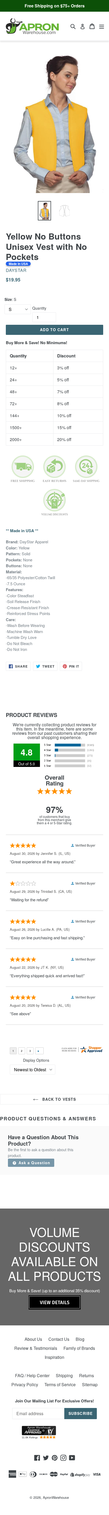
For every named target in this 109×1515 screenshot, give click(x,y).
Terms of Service (60, 1384)
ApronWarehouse (56, 1497)
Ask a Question (34, 1162)
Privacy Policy (24, 1384)
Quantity (39, 308)
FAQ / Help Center (32, 1375)
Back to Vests (58, 1099)
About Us (33, 1339)
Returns (86, 1375)
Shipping (64, 1375)
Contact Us (58, 1339)
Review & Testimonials (35, 1348)
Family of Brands (79, 1348)
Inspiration (54, 1357)
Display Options (36, 1060)
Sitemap (90, 1384)
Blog (80, 1339)
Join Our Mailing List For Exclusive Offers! (54, 1400)
